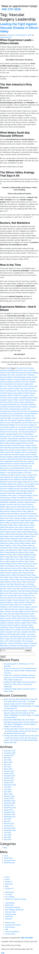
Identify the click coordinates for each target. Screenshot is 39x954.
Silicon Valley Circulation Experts (12, 523)
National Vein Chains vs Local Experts (21, 484)
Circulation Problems (12, 907)
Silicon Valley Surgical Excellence (12, 561)
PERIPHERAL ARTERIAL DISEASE (11, 502)
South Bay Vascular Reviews (28, 591)
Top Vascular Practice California (18, 595)
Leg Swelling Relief (17, 468)
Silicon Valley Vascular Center (18, 570)
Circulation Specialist (28, 404)
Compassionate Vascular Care (19, 409)
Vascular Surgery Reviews (18, 627)
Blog (8, 368)
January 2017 (8, 826)
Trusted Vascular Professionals (24, 602)
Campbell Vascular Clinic (9, 400)
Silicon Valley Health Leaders (19, 536)
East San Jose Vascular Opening (22, 432)
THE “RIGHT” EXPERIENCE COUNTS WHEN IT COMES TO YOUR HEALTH (21, 706)
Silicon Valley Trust (22, 566)
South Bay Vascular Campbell (17, 586)
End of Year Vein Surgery (16, 436)
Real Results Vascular (13, 509)
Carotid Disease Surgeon (28, 400)
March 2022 (8, 769)
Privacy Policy (10, 934)
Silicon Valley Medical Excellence (12, 552)
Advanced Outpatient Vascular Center (13, 370)
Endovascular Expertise (16, 438)
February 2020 (9, 796)
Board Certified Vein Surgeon (18, 395)
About (7, 879)
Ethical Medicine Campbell (16, 441)
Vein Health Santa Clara (17, 636)
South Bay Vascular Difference (23, 589)
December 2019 (9, 801)
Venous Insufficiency (15, 643)
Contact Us (9, 888)
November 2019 (9, 803)
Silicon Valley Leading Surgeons (20, 548)
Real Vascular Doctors (29, 509)
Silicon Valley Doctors (21, 525)
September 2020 (10, 785)
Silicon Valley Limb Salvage (27, 550)
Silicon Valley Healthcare (17, 541)
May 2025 (7, 757)
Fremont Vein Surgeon (13, 452)
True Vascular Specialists (23, 598)
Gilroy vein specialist (29, 452)
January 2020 (9, 798)
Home (7, 877)
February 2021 (9, 780)
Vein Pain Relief (15, 639)
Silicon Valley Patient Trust (9, 559)
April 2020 (7, 792)
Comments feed (9, 860)
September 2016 (10, 830)
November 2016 (9, 828)
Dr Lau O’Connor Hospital (25, 425)
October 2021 (9, 778)
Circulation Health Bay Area (10, 404)
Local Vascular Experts (14, 473)
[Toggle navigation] (4, 3)
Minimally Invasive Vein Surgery (11, 482)
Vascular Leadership (22, 620)
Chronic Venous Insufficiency (23, 402)
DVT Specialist (20, 429)
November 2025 (10, 753)
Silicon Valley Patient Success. (24, 557)
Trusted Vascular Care (21, 600)
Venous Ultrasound (30, 643)
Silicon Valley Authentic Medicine (26, 520)
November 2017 (9, 814)
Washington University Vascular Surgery (14, 645)
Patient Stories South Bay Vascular (26, 500)
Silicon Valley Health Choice (27, 532)
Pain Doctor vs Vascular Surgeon (20, 495)
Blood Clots (9, 905)
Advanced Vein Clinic (7, 375)
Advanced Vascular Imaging (28, 373)
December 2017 (9, 812)
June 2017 (7, 819)
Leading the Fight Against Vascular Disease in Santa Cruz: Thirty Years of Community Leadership (20, 684)
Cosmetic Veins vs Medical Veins (24, 418)
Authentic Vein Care (21, 382)
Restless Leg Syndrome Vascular (24, 514)
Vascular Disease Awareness (17, 614)
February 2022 (9, 771)
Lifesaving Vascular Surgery (18, 470)
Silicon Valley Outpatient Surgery (24, 554)
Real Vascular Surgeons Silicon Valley (13, 511)
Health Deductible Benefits (22, 457)
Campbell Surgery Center (29, 398)
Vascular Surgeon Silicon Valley (25, 623)
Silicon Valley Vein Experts (16, 575)
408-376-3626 (11, 9)
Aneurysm (8, 919)
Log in (6, 856)
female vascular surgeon (18, 450)
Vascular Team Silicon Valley (25, 630)
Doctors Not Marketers (13, 423)
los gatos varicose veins (16, 475)
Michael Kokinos (6, 37)
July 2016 (7, 833)
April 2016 (7, 839)
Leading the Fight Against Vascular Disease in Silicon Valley (19, 27)
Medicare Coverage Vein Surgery (16, 477)
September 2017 (10, 817)
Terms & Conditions (12, 932)
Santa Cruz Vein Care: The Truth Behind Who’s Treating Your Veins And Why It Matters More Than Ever (20, 670)
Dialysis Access (10, 914)
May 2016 (7, 837)
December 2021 (9, 776)
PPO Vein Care (15, 504)
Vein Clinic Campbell (20, 632)
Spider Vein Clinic (6, 593)
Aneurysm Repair (6, 377)
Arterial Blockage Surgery (22, 377)
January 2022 (9, 773)
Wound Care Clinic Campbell (22, 648)
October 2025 (9, 755)
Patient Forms (10, 922)
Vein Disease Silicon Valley (16, 634)
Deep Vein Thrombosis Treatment (12, 420)
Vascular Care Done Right (14, 611)
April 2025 (7, 760)
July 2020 (7, 787)
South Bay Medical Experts (16, 584)
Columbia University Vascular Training (13, 407)
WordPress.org (9, 862)
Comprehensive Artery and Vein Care (13, 411)
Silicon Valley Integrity (23, 543)
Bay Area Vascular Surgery (19, 384)
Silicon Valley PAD (6, 557)
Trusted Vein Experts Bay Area (11, 605)
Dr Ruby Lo (10, 429)
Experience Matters (19, 448)
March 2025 (8, 762)
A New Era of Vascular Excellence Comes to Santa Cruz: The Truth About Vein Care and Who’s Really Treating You (19, 677)
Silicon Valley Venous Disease (20, 579)
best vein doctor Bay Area (22, 391)
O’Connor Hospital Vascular (10, 489)
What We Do (9, 892)
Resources (9, 884)
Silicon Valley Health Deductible (11, 534)
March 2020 (8, 794)
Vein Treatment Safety (13, 641)
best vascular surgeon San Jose (15, 388)
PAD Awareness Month (20, 493)
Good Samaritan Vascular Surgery (12, 454)
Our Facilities (9, 897)
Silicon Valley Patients (28, 559)
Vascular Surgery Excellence (10, 625)
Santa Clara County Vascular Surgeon (13, 518)
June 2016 (7, 835)
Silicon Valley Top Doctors (22, 564)
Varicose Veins (10, 912)
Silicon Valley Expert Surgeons (19, 529)
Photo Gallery (10, 927)
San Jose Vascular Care (8, 516)
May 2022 (7, 764)
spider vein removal (20, 593)
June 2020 (7, 789)
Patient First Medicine (19, 498)
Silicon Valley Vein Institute (18, 577)
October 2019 (9, 805)
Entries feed (8, 858)
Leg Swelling (9, 903)
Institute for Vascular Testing (15, 899)
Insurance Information (13, 925)
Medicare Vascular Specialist (24, 479)
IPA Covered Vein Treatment (18, 466)
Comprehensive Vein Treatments (11, 416)
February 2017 (9, 823)
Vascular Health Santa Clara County (18, 618)
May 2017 (7, 821)
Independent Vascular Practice (15, 461)
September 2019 (10, 808)
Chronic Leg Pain (6, 402)
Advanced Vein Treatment (25, 375)
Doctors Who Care (29, 423)
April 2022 (7, 767)
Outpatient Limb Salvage (17, 491)
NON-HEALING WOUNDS (25, 486)
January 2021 (8, 783)
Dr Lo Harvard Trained (24, 427)
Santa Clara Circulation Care (28, 516)
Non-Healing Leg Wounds (14, 910)
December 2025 (9, 751)
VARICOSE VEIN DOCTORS (15, 733)
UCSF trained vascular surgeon (19, 607)
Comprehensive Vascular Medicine (24, 413)
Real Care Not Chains (13, 507)
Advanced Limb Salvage (25, 368)
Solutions (8, 882)
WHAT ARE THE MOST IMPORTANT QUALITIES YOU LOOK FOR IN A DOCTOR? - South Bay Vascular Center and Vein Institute (20, 701)
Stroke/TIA (9, 916)
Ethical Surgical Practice (19, 443)
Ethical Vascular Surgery (22, 445)
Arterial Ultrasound (21, 379)
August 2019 (8, 810)
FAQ (6, 929)
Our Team (8, 894)
